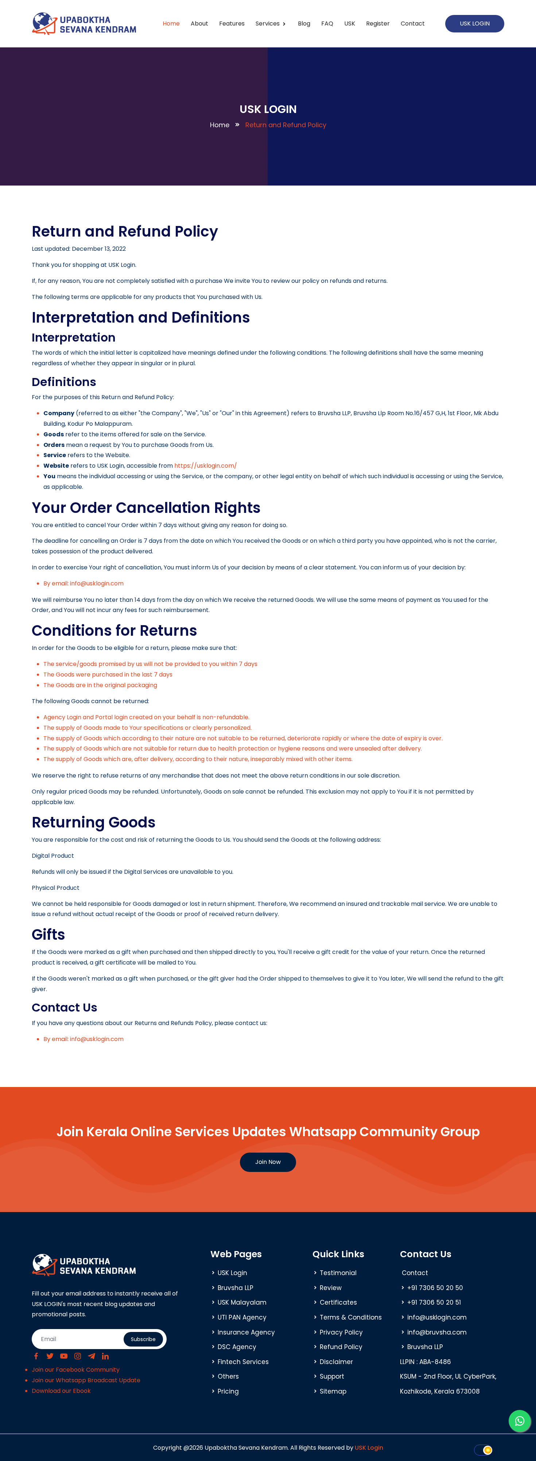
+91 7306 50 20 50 (435, 1287)
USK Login (232, 1273)
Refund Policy (341, 1347)
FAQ (327, 23)
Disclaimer (336, 1361)
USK (349, 23)
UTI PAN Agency (242, 1317)
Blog (304, 23)
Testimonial (338, 1273)
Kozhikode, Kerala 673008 (440, 1391)
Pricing (228, 1391)
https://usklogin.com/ (205, 465)
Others (228, 1376)
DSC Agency (237, 1347)
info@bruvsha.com (437, 1332)
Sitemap (333, 1391)
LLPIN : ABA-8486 (425, 1361)
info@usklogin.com (437, 1317)
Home (171, 23)
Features (232, 23)
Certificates (338, 1302)
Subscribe (143, 1339)
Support (332, 1376)
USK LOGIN (475, 23)
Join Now (268, 1162)
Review (331, 1287)
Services (268, 23)
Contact (413, 23)
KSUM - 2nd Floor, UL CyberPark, (448, 1376)
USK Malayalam (242, 1302)
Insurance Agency (246, 1332)
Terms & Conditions (351, 1317)
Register (378, 23)
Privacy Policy (341, 1332)
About (199, 23)
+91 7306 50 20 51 (434, 1302)
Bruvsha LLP (235, 1287)
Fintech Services (243, 1361)
